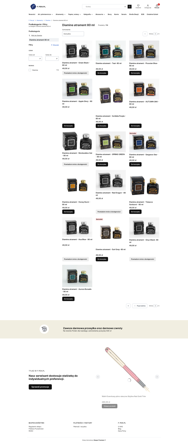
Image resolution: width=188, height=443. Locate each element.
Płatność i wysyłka (79, 426)
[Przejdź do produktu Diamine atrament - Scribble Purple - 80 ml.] (111, 96)
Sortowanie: (66, 29)
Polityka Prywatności (36, 429)
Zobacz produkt (110, 406)
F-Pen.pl (31, 20)
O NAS (120, 426)
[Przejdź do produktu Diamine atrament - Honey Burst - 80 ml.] (77, 185)
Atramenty (40, 20)
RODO (31, 431)
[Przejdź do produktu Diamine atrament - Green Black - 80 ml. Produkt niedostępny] (77, 50)
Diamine (47, 20)
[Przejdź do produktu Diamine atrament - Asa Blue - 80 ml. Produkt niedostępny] (77, 227)
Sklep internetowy (93, 440)
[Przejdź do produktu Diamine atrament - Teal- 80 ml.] (111, 50)
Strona (151, 34)
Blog (119, 429)
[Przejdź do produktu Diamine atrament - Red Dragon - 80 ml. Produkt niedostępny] (111, 180)
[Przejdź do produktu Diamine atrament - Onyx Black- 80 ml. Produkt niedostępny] (144, 227)
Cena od (32, 55)
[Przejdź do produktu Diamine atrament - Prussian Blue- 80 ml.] (144, 50)
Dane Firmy (122, 431)
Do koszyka (102, 73)
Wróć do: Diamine (36, 35)
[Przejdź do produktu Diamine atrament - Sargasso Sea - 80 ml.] (144, 141)
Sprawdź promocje (40, 387)
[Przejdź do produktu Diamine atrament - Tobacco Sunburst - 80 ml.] (144, 185)
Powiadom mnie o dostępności (75, 73)
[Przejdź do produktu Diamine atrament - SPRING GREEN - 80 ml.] (111, 141)
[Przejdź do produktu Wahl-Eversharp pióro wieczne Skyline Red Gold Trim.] (127, 369)
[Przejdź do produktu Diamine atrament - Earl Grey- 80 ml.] (111, 232)
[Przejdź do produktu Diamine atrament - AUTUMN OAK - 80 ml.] (144, 89)
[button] (130, 6)
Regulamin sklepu (35, 426)
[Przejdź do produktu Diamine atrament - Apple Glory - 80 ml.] (77, 89)
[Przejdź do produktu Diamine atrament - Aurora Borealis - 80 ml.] (77, 276)
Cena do (48, 55)
